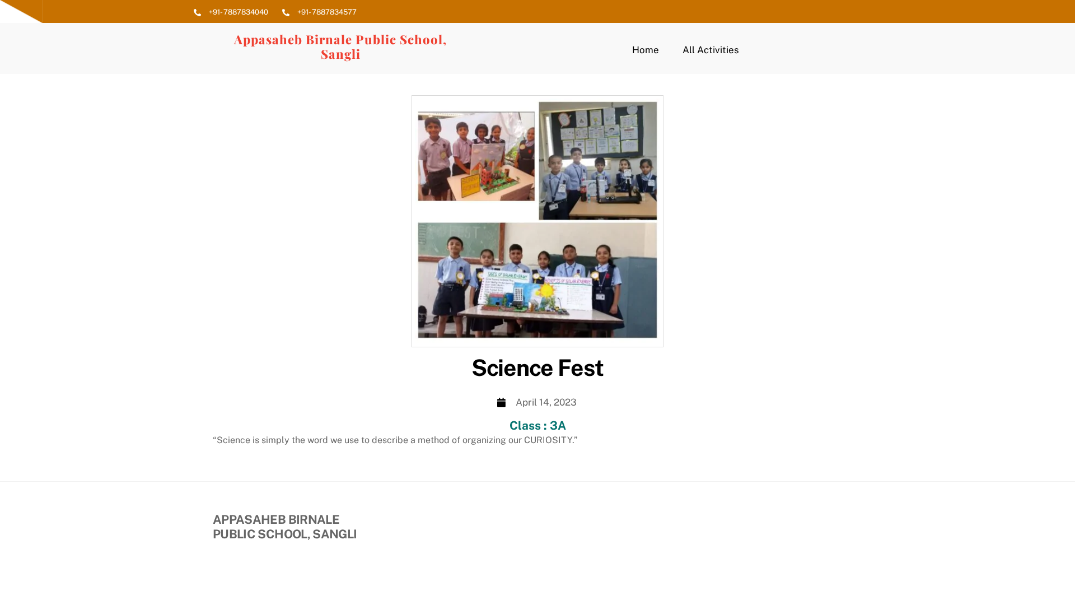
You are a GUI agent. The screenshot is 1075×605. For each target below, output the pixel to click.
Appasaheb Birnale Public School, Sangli (340, 46)
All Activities (711, 49)
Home (645, 49)
